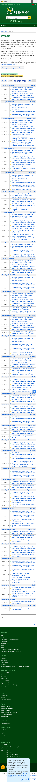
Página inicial (4, 31)
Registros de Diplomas (7, 683)
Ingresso (3, 658)
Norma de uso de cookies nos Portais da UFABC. (17, 775)
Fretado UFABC (5, 681)
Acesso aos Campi (6, 700)
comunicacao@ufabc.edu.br (9, 64)
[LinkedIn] (16, 21)
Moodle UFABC (5, 716)
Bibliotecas (4, 675)
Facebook (3, 730)
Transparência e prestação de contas (11, 651)
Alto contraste (4, 4)
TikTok (2, 738)
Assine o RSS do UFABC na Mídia (9, 755)
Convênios (4, 641)
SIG (2, 689)
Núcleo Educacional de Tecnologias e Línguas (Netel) (15, 666)
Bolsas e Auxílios (5, 710)
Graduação (4, 660)
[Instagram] (14, 21)
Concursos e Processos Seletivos (10, 639)
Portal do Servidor (6, 723)
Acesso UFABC (5, 673)
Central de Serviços (6, 677)
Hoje (10, 80)
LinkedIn (3, 734)
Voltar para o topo (30, 624)
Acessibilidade (10, 4)
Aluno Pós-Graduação (7, 708)
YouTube (3, 736)
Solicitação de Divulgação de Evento (12, 68)
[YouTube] (19, 21)
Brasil (5, 1)
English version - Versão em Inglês (10, 747)
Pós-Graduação (5, 662)
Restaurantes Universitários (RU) (9, 685)
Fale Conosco (4, 695)
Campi (2, 637)
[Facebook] (11, 21)
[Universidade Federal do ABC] (18, 10)
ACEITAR (24, 779)
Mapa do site (17, 4)
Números (3, 645)
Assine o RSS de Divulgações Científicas (11, 757)
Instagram (3, 732)
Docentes (3, 664)
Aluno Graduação (5, 706)
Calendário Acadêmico (7, 714)
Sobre (2, 635)
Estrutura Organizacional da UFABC (10, 649)
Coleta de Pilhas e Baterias (8, 679)
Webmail (3, 687)
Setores (3, 647)
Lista (34, 80)
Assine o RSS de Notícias (7, 753)
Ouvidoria (3, 698)
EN (35, 4)
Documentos (4, 643)
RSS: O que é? (4, 751)
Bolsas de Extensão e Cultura (9, 712)
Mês (29, 80)
